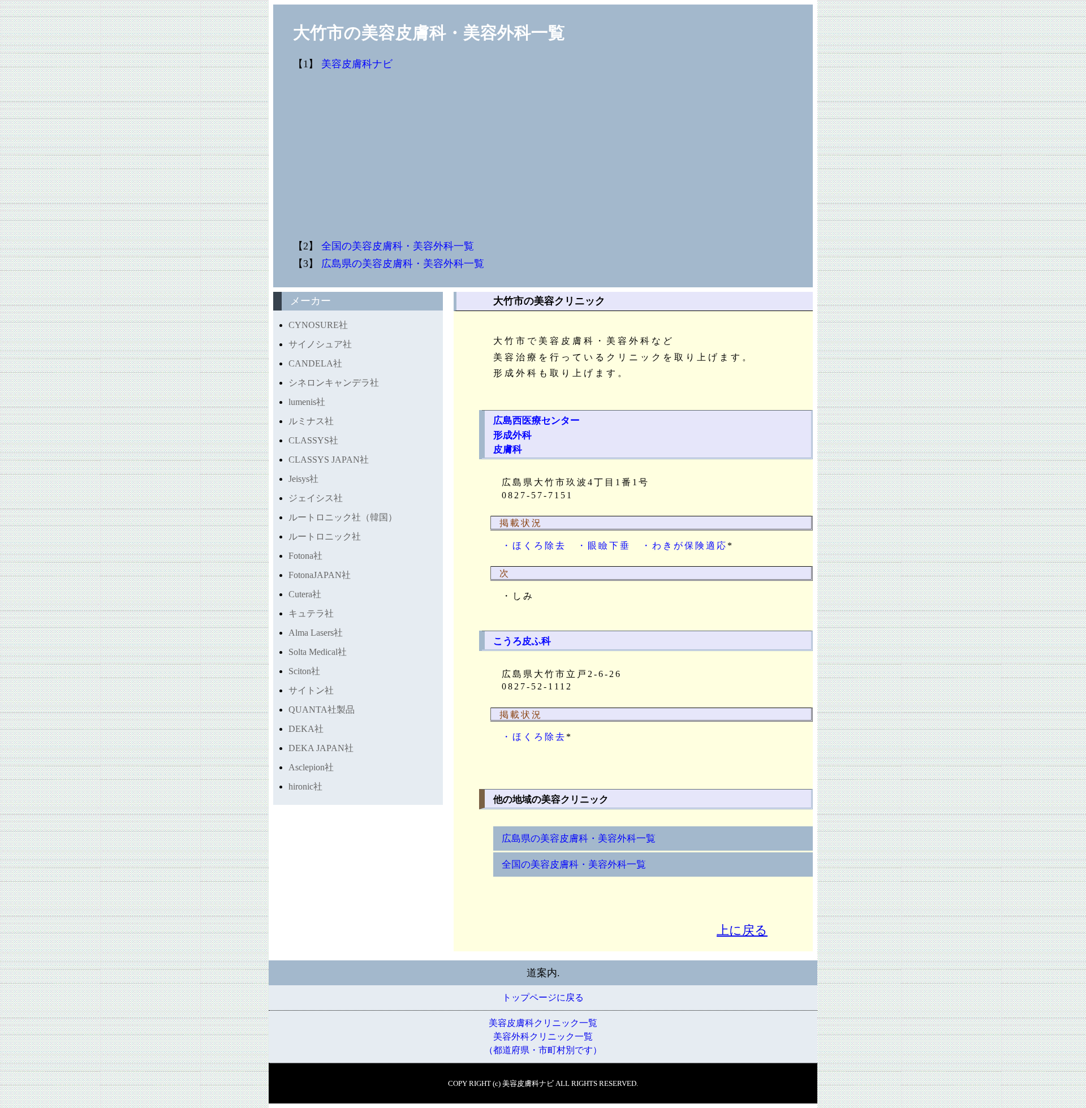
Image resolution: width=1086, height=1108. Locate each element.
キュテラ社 (311, 613)
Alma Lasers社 (315, 632)
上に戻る (742, 930)
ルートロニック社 (324, 536)
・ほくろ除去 (534, 545)
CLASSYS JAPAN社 (328, 459)
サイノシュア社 (320, 344)
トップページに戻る (543, 997)
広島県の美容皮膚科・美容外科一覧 (402, 263)
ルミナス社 (311, 421)
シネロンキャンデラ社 (333, 382)
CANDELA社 (315, 363)
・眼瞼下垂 (604, 545)
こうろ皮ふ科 (522, 641)
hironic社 (305, 786)
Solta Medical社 (317, 652)
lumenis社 (306, 402)
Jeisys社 (303, 479)
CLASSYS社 (313, 440)
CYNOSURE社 (318, 325)
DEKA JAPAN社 (321, 748)
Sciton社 (304, 671)
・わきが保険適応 (684, 545)
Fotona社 (305, 556)
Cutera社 (304, 594)
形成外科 (512, 435)
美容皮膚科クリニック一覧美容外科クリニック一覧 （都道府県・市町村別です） (543, 1036)
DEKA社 (306, 729)
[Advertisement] (612, 155)
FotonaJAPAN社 (319, 575)
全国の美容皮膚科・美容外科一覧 (397, 246)
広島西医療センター (536, 420)
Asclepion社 (311, 767)
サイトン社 (311, 690)
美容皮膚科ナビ (357, 64)
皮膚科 (507, 449)
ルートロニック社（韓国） (342, 517)
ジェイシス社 (315, 498)
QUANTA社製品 (321, 709)
